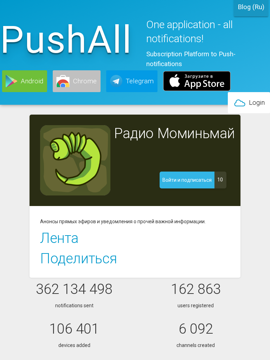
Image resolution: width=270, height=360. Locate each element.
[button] (24, 81)
